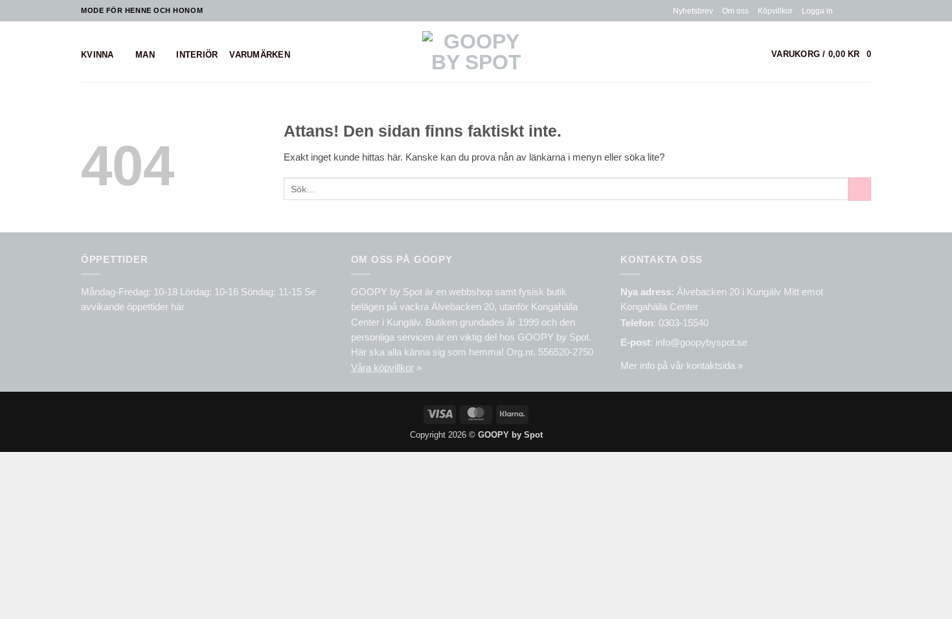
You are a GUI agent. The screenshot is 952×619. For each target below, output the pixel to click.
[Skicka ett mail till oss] (865, 10)
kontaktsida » (714, 366)
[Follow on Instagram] (853, 10)
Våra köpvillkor (382, 368)
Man (145, 55)
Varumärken (259, 55)
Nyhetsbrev (693, 10)
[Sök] (754, 54)
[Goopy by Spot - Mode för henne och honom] (476, 51)
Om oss (735, 10)
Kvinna (97, 55)
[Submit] (859, 189)
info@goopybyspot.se (701, 342)
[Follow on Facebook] (842, 10)
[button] (817, 11)
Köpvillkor (775, 10)
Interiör (197, 55)
